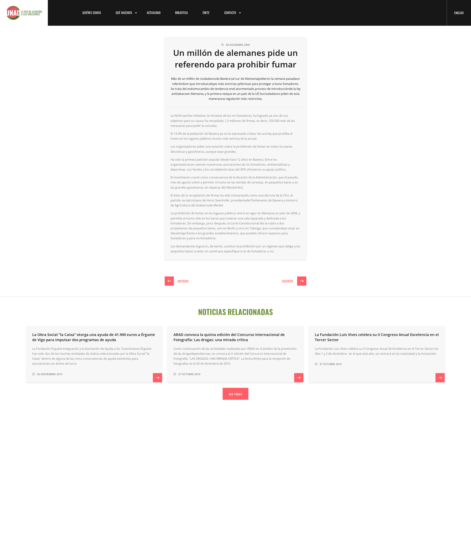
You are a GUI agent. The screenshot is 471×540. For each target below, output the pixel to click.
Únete (206, 12)
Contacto (230, 12)
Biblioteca (181, 12)
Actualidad (153, 12)
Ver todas (235, 394)
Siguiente (288, 281)
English (459, 12)
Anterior (182, 281)
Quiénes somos (91, 12)
